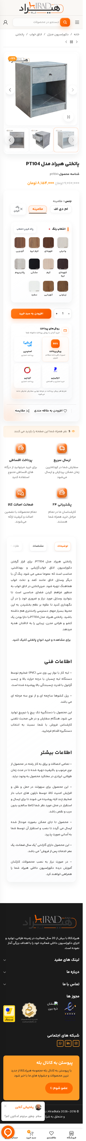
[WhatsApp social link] (60, 1043)
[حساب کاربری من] (5, 22)
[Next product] (66, 41)
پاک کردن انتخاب (25, 229)
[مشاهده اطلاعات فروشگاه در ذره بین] (51, 1006)
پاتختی (19, 34)
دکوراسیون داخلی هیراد (37, 868)
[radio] (61, 209)
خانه (76, 34)
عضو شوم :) (59, 1088)
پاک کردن (16, 209)
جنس (68, 201)
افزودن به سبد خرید (31, 313)
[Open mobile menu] (77, 22)
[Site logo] (41, 7)
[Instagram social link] (76, 1043)
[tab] (62, 546)
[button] (72, 89)
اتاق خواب (36, 34)
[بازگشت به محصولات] (71, 41)
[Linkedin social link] (68, 1043)
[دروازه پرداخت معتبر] (9, 1013)
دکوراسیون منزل (58, 34)
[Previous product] (76, 41)
